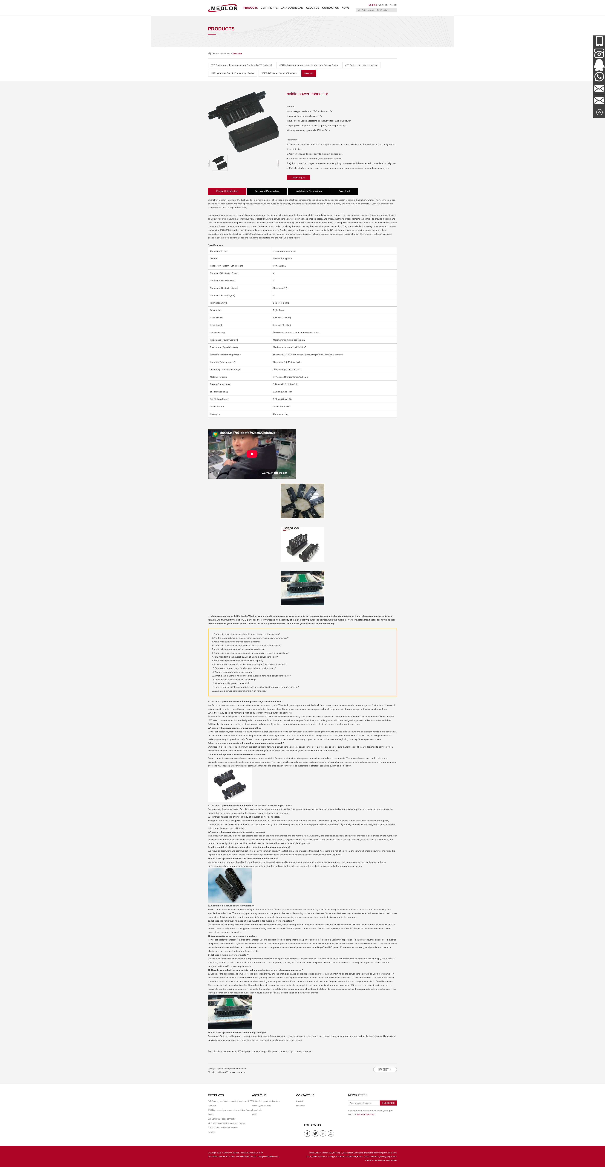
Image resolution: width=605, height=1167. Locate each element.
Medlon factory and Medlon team (266, 1101)
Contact (299, 1101)
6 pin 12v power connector (275, 1051)
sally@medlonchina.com (268, 1156)
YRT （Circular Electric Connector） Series (232, 73)
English (373, 4)
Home (216, 53)
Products (250, 7)
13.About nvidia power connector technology (234, 679)
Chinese (383, 4)
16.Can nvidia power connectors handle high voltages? (239, 691)
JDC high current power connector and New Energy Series (308, 65)
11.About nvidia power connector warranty (233, 672)
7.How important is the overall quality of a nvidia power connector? (245, 657)
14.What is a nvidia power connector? (230, 683)
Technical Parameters (267, 191)
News (345, 7)
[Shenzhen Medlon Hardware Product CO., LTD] (222, 12)
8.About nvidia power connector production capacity (237, 660)
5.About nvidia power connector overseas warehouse (238, 649)
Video (254, 1114)
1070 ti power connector (250, 1051)
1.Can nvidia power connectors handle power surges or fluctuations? (246, 634)
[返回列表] (385, 1071)
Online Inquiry (298, 177)
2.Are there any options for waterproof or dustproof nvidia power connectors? (250, 638)
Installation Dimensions (309, 191)
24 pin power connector (225, 1051)
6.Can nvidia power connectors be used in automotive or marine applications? (250, 653)
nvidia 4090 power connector (231, 1072)
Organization (257, 1110)
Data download (291, 7)
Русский (393, 4)
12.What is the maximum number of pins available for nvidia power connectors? (251, 675)
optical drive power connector (231, 1068)
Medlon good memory (261, 1106)
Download (344, 191)
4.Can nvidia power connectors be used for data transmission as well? (246, 645)
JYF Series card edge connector (361, 65)
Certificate (269, 7)
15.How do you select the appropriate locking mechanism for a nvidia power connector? (255, 687)
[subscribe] (388, 1105)
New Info (308, 73)
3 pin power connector (300, 1051)
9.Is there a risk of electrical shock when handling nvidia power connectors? (249, 664)
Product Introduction (227, 191)
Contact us (330, 7)
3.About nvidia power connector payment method (236, 641)
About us (312, 7)
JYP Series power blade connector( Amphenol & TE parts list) (241, 65)
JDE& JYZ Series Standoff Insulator (279, 73)
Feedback (300, 1106)
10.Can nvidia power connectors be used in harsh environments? (244, 668)
